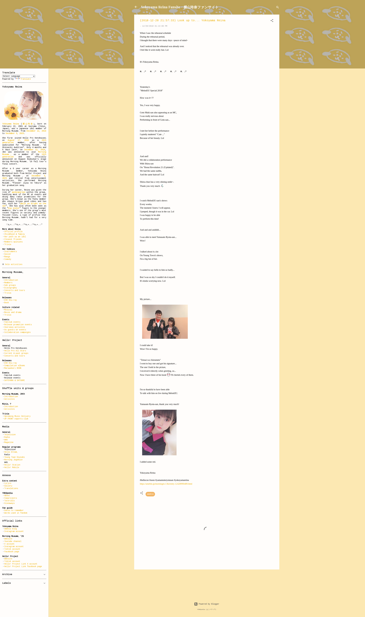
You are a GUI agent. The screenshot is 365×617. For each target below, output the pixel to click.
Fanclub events (12, 322)
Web (6, 440)
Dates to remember (14, 510)
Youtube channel (12, 541)
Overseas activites (14, 327)
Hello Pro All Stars (15, 351)
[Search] (277, 7)
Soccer (7, 254)
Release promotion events (18, 324)
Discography (10, 288)
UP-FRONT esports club (16, 419)
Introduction (11, 280)
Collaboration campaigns (17, 332)
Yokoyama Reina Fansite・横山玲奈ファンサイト (180, 7)
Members (8, 283)
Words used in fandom (15, 513)
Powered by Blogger (208, 604)
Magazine (8, 442)
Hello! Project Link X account (20, 564)
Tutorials (9, 501)
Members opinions (13, 242)
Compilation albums (14, 365)
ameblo (150, 494)
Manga (7, 257)
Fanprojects (10, 498)
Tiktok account (12, 549)
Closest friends (12, 239)
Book (6, 303)
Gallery (8, 486)
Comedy (7, 259)
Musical (8, 310)
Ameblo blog (10, 529)
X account (9, 544)
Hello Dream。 (11, 452)
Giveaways (9, 503)
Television (10, 434)
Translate (26, 79)
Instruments (10, 251)
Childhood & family (14, 234)
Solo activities (13, 264)
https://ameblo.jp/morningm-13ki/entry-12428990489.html (166, 484)
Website (8, 539)
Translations (11, 488)
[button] (272, 21)
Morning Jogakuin (13, 460)
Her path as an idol (15, 237)
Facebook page (11, 552)
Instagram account (14, 531)
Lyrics (7, 483)
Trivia (7, 244)
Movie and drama (12, 312)
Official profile (13, 231)
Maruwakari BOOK (12, 368)
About (7, 495)
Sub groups (10, 285)
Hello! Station (12, 465)
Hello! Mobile (11, 467)
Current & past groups (16, 353)
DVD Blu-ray (10, 300)
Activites (9, 399)
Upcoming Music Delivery (17, 416)
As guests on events (15, 330)
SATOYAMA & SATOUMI (14, 380)
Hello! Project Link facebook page (23, 566)
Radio (7, 437)
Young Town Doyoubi (14, 457)
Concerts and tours (14, 290)
